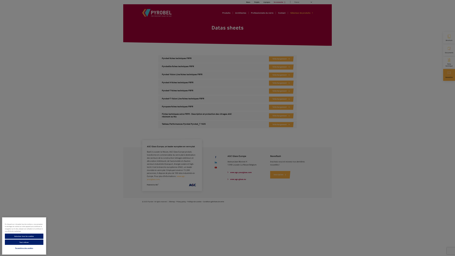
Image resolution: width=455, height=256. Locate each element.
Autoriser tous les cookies (24, 236)
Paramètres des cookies (24, 248)
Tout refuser (24, 242)
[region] (24, 236)
